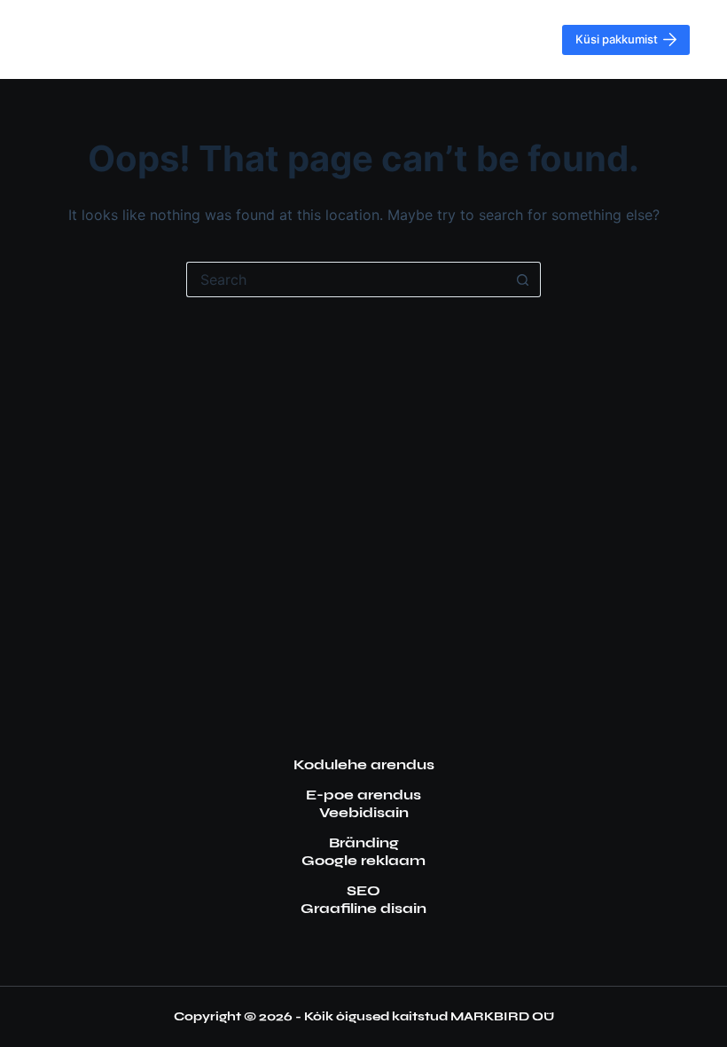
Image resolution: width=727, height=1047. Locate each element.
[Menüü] (717, 40)
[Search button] (523, 279)
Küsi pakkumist (616, 39)
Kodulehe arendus (363, 764)
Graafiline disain (363, 908)
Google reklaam (363, 860)
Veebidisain (364, 812)
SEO (363, 890)
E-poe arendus (363, 794)
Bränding (364, 842)
